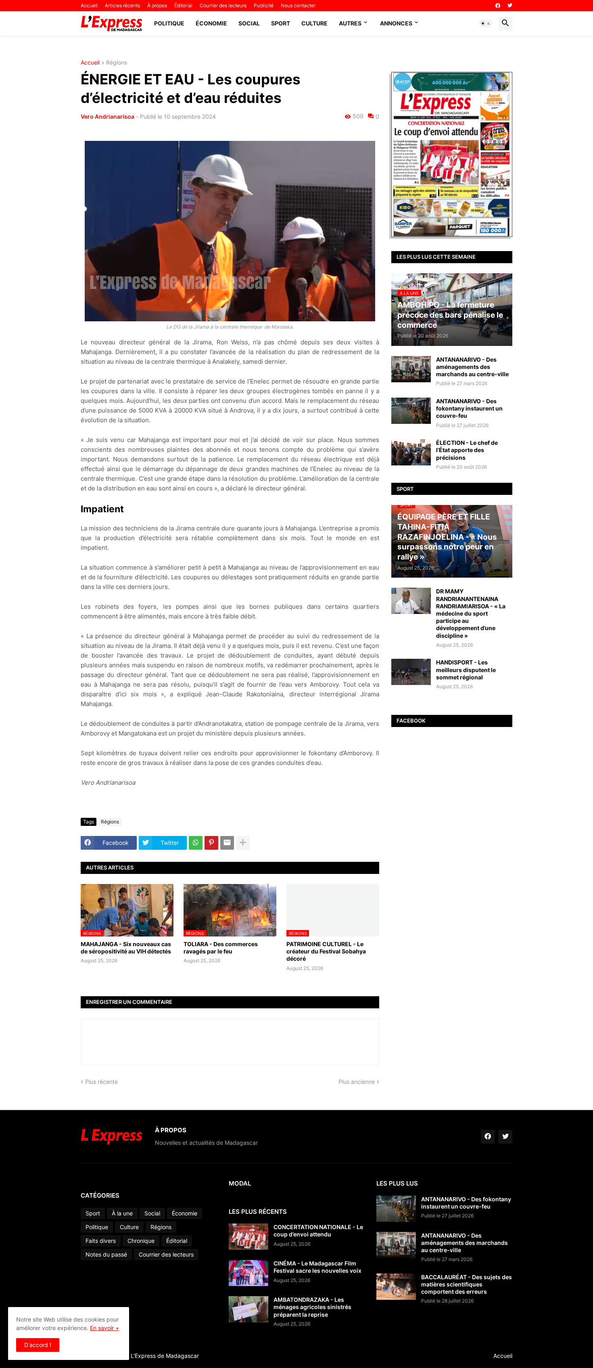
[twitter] (509, 5)
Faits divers (101, 1240)
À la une (122, 1213)
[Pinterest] (211, 843)
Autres (350, 23)
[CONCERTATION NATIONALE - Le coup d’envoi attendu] (248, 1236)
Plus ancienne (356, 1081)
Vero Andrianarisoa (107, 116)
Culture (314, 23)
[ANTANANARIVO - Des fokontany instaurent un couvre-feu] (411, 411)
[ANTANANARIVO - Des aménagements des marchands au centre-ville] (411, 369)
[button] (486, 23)
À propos (157, 5)
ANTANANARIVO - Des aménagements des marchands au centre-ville (472, 366)
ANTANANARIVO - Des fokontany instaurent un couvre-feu (469, 408)
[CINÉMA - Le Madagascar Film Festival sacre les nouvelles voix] (248, 1273)
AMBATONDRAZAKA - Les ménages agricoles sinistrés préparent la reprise (312, 1307)
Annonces (396, 23)
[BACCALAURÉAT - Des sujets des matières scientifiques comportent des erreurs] (396, 1287)
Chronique (141, 1240)
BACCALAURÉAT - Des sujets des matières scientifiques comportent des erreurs (466, 1284)
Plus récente (101, 1081)
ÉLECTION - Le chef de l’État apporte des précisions (467, 450)
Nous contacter (298, 5)
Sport (280, 23)
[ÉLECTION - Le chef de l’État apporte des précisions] (411, 452)
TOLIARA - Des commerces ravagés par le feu (221, 948)
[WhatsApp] (196, 843)
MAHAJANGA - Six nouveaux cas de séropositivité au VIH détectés (126, 948)
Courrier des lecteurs (223, 5)
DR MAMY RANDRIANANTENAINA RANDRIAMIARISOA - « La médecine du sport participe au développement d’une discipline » (470, 613)
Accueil (89, 5)
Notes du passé (106, 1254)
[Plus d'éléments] (243, 843)
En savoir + (104, 1327)
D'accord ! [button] (37, 1344)
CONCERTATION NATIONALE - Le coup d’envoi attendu (318, 1230)
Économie (211, 23)
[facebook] (497, 5)
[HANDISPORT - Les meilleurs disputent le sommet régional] (411, 672)
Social (249, 23)
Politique (169, 23)
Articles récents (122, 5)
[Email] (227, 843)
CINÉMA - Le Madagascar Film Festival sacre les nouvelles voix (317, 1267)
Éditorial (183, 5)
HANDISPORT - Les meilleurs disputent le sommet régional (466, 669)
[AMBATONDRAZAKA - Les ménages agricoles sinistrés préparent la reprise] (248, 1309)
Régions (116, 63)
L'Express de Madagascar (165, 1355)
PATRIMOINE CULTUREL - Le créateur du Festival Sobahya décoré (326, 951)
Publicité (264, 5)
